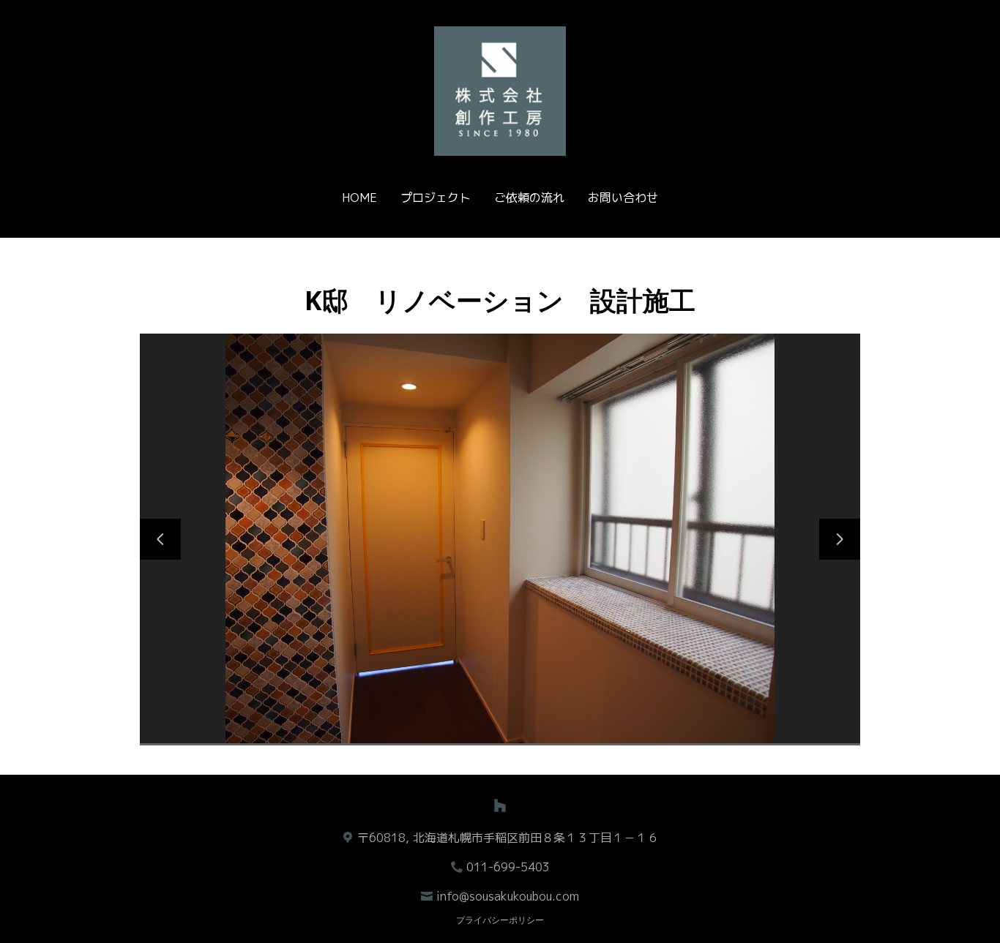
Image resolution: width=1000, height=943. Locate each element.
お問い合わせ (623, 197)
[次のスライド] (839, 539)
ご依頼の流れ (529, 197)
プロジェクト (435, 197)
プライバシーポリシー (500, 919)
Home (359, 197)
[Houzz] (500, 805)
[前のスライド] (160, 539)
